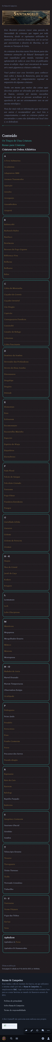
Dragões (7, 386)
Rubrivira (8, 805)
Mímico (7, 644)
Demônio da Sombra (13, 355)
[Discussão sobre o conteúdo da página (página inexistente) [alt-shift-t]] (42, 1030)
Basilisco (8, 236)
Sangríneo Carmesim (13, 819)
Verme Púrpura (11, 909)
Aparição (8, 185)
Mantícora (9, 626)
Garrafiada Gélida (12, 521)
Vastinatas (9, 903)
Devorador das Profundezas (16, 361)
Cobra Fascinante (12, 344)
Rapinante (9, 774)
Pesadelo (8, 722)
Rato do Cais (10, 780)
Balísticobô (9, 224)
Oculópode (9, 696)
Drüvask (7, 392)
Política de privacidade (13, 1001)
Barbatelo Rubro (11, 230)
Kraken (7, 579)
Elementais (9, 406)
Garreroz (8, 528)
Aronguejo (9, 198)
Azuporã (8, 210)
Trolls (6, 876)
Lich (6, 606)
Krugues (8, 585)
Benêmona (9, 243)
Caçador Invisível (12, 300)
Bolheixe (8, 261)
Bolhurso (8, 268)
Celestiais (8, 338)
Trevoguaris (9, 864)
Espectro (8, 438)
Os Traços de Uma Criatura (17, 141)
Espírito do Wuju (12, 444)
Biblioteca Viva (11, 255)
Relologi (8, 792)
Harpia (7, 560)
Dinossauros (9, 374)
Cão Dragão (9, 306)
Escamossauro (10, 425)
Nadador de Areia (12, 671)
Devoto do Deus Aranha (15, 367)
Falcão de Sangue (12, 476)
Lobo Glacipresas (12, 612)
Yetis (6, 928)
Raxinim (8, 786)
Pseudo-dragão (11, 760)
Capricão (8, 313)
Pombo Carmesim (12, 741)
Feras (18, 941)
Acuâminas (9, 166)
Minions (8, 651)
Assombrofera (10, 204)
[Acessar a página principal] (4, 1038)
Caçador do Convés (12, 294)
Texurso (7, 858)
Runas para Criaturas (13, 145)
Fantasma (8, 489)
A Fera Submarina (12, 160)
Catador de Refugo (12, 331)
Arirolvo (8, 191)
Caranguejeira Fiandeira (15, 319)
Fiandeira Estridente (13, 501)
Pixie (6, 735)
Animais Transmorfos (14, 179)
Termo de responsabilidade (15, 1010)
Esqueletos (9, 450)
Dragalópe (8, 380)
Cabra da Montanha (13, 288)
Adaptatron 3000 (11, 173)
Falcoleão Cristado (12, 483)
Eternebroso (9, 456)
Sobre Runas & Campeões (14, 1005)
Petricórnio (9, 728)
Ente (6, 413)
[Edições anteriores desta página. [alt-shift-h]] (37, 1030)
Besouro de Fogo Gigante (15, 249)
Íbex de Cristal (10, 567)
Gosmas (7, 546)
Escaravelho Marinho (13, 431)
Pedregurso (9, 710)
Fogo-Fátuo (9, 495)
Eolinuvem (9, 419)
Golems (7, 534)
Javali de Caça (10, 573)
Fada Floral (9, 470)
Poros (6, 747)
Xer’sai (7, 921)
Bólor (6, 274)
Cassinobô (9, 325)
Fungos (7, 508)
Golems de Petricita (13, 540)
